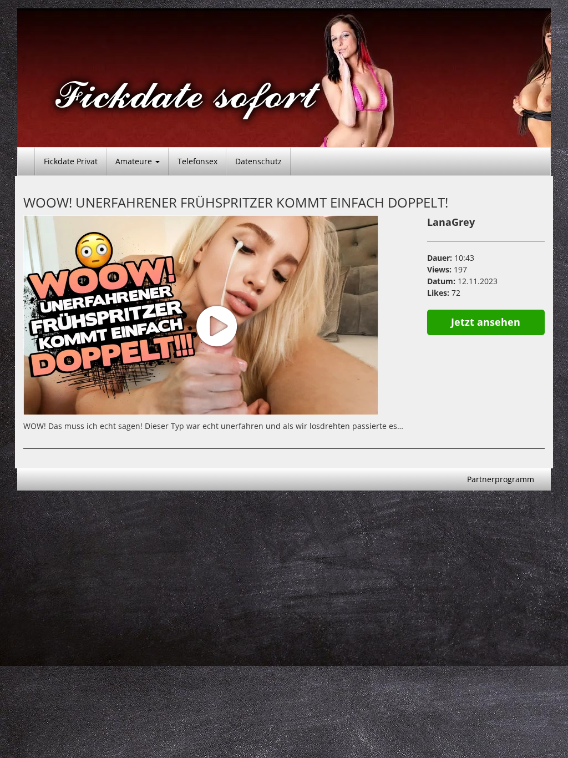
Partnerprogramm (500, 479)
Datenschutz (258, 161)
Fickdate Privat (71, 161)
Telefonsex (197, 161)
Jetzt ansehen (485, 322)
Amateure (134, 161)
